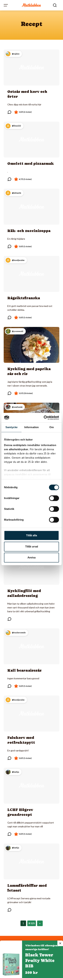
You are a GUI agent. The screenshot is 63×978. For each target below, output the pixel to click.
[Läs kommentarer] (9, 112)
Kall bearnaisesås (24, 670)
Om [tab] (51, 427)
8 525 (32, 923)
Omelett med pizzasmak (30, 163)
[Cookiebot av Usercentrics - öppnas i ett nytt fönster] (44, 417)
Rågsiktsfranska (23, 298)
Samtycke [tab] (11, 427)
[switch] (54, 498)
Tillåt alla (31, 535)
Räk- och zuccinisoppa (28, 231)
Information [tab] (31, 427)
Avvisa (31, 557)
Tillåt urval (31, 546)
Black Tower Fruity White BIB (39, 960)
